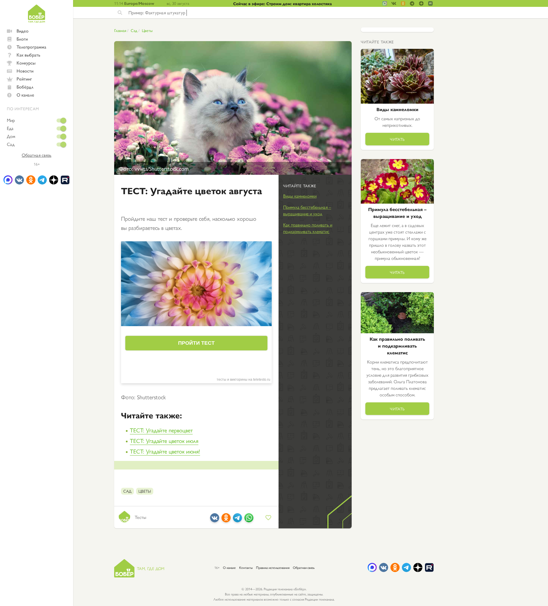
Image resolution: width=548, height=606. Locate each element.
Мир (11, 120)
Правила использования (272, 567)
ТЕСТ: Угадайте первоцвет (161, 430)
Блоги (22, 38)
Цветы (147, 30)
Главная (120, 30)
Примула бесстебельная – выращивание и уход (307, 210)
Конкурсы (26, 62)
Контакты (246, 567)
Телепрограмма (31, 46)
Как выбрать (28, 54)
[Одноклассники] (226, 520)
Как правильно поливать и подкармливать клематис (307, 227)
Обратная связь (36, 155)
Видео (23, 30)
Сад (11, 144)
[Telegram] (237, 520)
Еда (10, 128)
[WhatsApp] (248, 520)
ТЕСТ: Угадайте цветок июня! (165, 451)
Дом (11, 136)
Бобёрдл (25, 86)
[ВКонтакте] (214, 520)
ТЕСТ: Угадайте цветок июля (164, 440)
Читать (397, 139)
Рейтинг (24, 78)
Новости (25, 70)
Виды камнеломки (300, 195)
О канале (25, 94)
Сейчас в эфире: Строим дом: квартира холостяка (282, 3)
